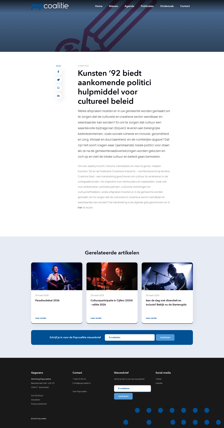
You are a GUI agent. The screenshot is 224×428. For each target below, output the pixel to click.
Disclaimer (35, 399)
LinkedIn (159, 383)
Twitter (159, 379)
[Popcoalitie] (50, 6)
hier (80, 207)
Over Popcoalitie (80, 391)
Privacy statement (39, 404)
